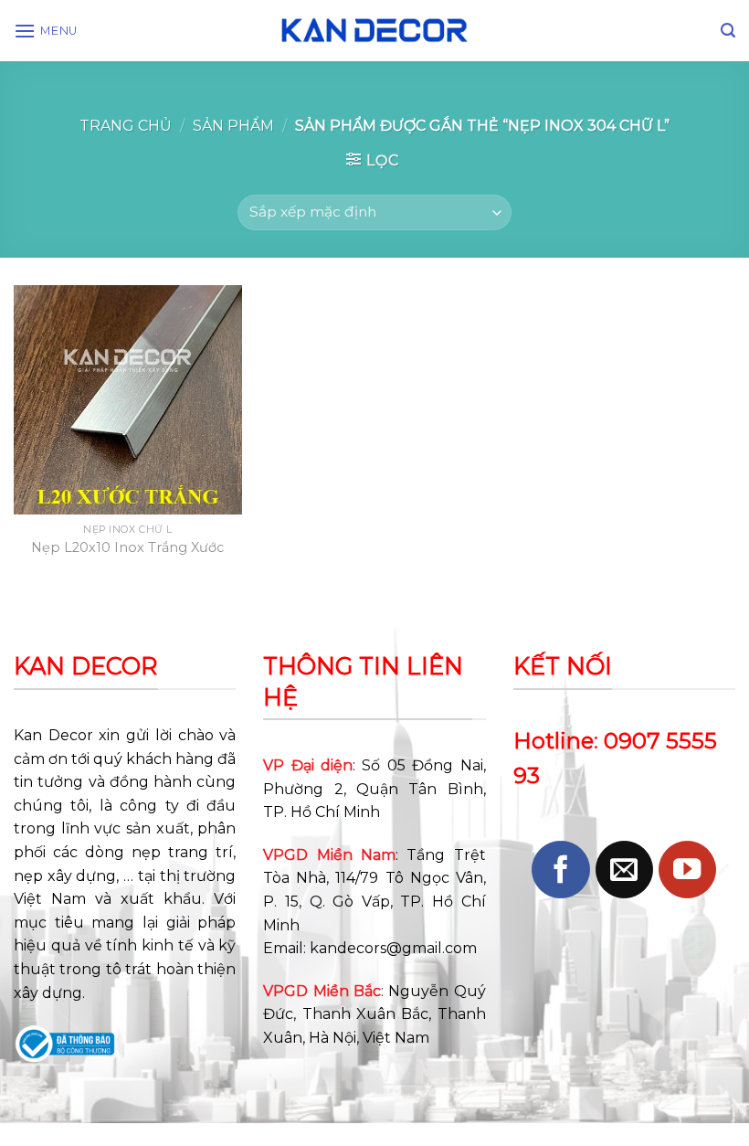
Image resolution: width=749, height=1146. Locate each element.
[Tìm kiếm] (728, 30)
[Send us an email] (624, 869)
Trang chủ (125, 125)
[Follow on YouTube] (687, 869)
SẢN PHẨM (233, 125)
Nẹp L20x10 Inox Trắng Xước (127, 547)
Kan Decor (53, 735)
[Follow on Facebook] (560, 869)
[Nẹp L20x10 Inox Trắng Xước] (128, 399)
